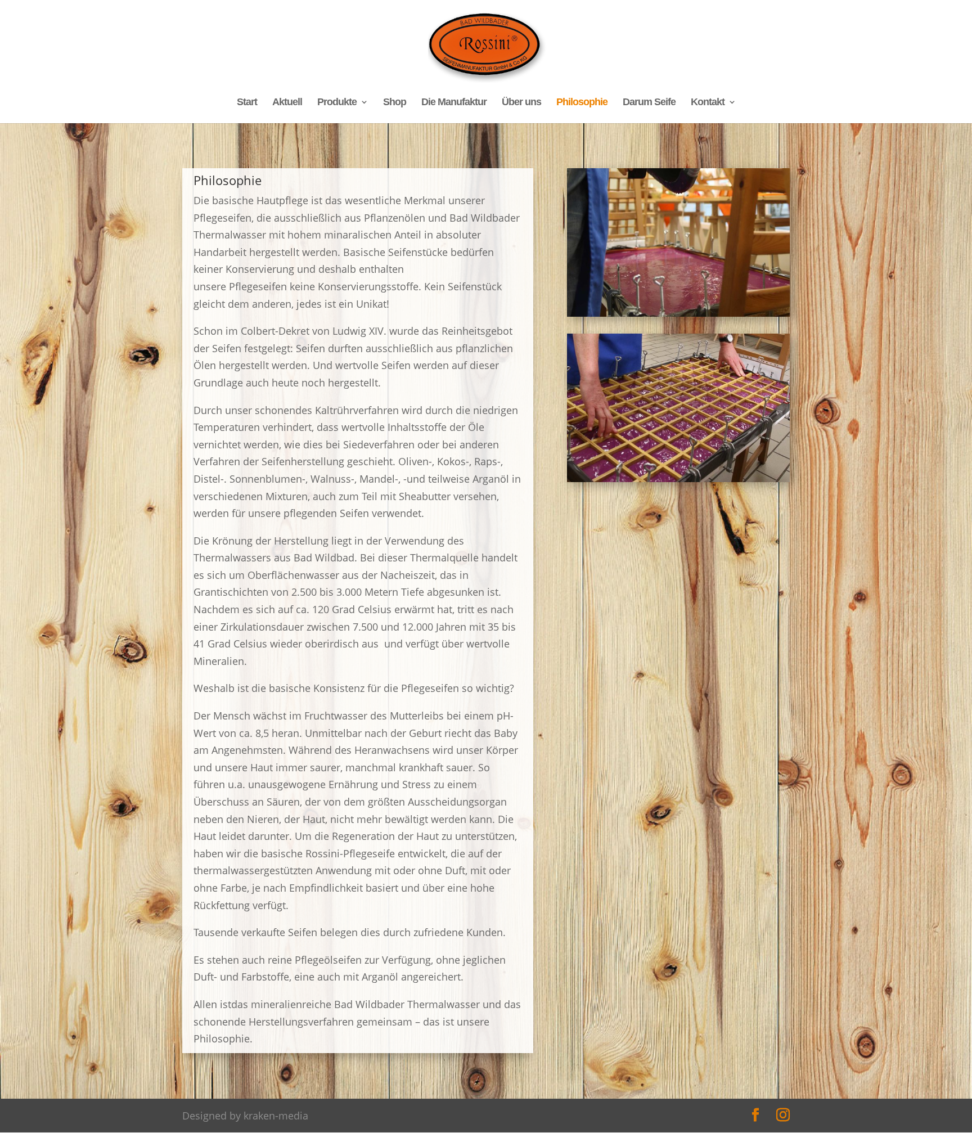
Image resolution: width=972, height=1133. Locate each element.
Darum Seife (649, 102)
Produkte (337, 102)
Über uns (521, 102)
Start (247, 102)
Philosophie (582, 102)
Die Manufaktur (454, 102)
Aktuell (287, 102)
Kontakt (707, 102)
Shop (394, 102)
